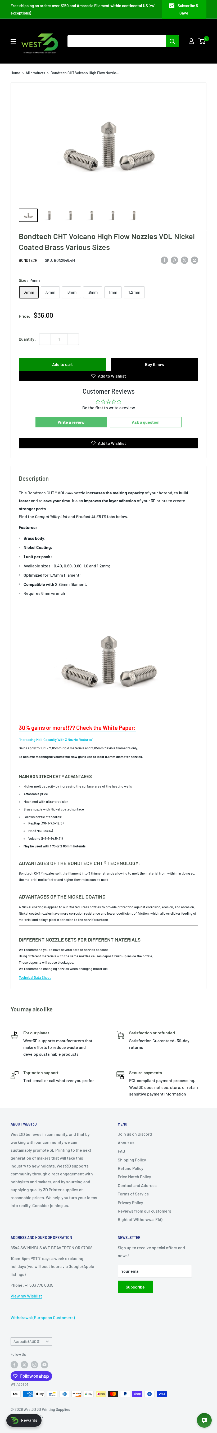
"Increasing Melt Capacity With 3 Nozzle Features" (56, 739)
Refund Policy (130, 1168)
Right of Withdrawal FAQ (140, 1219)
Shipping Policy (132, 1159)
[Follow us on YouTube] (44, 1364)
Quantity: (27, 338)
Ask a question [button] (146, 421)
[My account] (191, 41)
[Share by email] (194, 260)
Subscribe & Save (188, 9)
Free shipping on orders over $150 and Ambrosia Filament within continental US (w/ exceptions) (83, 9)
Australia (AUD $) (26, 1341)
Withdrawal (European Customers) (43, 1317)
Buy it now (154, 364)
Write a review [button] (71, 421)
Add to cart (62, 364)
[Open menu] (13, 41)
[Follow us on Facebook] (14, 1364)
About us (126, 1142)
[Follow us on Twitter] (24, 1364)
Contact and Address (137, 1185)
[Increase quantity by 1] (73, 339)
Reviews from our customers (144, 1210)
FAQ (121, 1151)
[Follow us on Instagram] (34, 1364)
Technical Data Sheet (35, 977)
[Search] (172, 41)
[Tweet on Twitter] (184, 260)
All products (35, 73)
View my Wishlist (26, 1295)
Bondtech (28, 260)
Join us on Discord (135, 1133)
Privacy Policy (130, 1202)
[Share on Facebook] (164, 260)
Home (15, 73)
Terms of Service (133, 1193)
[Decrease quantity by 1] (45, 339)
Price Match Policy (134, 1176)
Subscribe (135, 1286)
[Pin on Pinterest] (174, 260)
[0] (202, 41)
